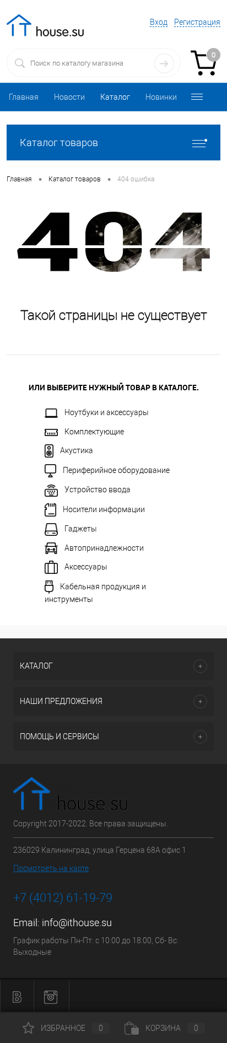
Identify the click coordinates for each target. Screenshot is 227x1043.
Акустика (76, 450)
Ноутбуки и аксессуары (106, 412)
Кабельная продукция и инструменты (95, 593)
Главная (24, 97)
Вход (158, 22)
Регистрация (197, 22)
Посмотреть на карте (51, 868)
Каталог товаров (59, 142)
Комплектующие (94, 431)
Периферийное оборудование (116, 470)
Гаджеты (80, 528)
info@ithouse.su (77, 922)
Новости (69, 97)
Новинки (161, 97)
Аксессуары (85, 566)
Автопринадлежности (104, 548)
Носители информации (104, 508)
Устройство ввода (97, 489)
